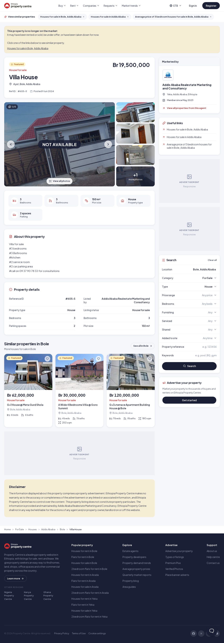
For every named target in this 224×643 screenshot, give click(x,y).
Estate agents (130, 551)
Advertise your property (179, 551)
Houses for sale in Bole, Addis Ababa (27, 48)
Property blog (130, 580)
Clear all (212, 260)
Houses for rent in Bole (84, 551)
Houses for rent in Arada (85, 574)
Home (7, 529)
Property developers (134, 556)
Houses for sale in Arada (85, 586)
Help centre (213, 556)
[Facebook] (193, 633)
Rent (73, 5)
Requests (109, 5)
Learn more (13, 578)
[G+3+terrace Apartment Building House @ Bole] (131, 390)
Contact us (213, 562)
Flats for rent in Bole (82, 556)
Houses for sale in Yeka (84, 610)
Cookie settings (97, 633)
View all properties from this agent (186, 108)
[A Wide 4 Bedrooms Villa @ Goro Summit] (79, 390)
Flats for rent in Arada (83, 580)
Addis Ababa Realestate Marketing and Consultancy (186, 86)
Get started (189, 400)
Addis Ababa (48, 529)
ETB (175, 5)
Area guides (129, 586)
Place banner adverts (177, 574)
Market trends (130, 5)
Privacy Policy (61, 633)
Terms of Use (79, 633)
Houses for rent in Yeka (84, 598)
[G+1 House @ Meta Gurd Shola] (28, 390)
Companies (89, 5)
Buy (60, 5)
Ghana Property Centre (48, 595)
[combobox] (197, 269)
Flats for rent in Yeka (82, 604)
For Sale (19, 529)
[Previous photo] (11, 144)
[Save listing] (47, 359)
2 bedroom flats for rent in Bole (89, 568)
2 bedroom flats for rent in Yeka (89, 616)
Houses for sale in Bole (84, 562)
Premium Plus (173, 562)
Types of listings (174, 556)
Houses (32, 529)
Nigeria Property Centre (9, 595)
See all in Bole (141, 345)
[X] (201, 633)
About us (212, 551)
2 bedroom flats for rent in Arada (90, 592)
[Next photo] (108, 144)
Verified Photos (174, 568)
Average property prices (136, 568)
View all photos (61, 181)
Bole (62, 529)
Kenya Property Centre (29, 595)
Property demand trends (136, 562)
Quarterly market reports (136, 574)
